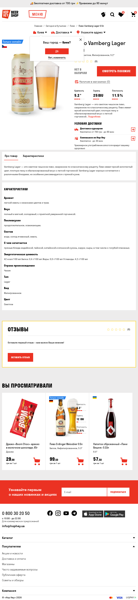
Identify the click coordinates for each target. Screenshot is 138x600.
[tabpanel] (35, 79)
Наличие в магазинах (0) (94, 81)
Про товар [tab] (11, 156)
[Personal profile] (103, 14)
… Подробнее (93, 116)
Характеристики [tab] (33, 156)
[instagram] (58, 513)
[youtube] (66, 513)
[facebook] (50, 513)
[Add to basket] (36, 461)
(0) (96, 61)
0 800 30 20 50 (16, 513)
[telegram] (74, 513)
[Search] (112, 14)
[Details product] (24, 418)
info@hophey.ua (13, 526)
